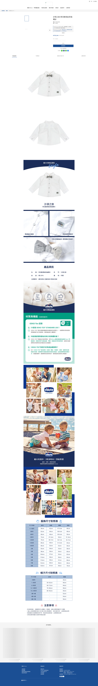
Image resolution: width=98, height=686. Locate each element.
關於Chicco (30, 7)
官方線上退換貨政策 (44, 670)
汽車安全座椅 (44, 7)
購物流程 (42, 669)
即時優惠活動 (36, 7)
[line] (62, 50)
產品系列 (62, 7)
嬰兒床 (57, 7)
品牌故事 (23, 669)
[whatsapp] (66, 50)
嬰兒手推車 (51, 7)
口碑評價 (68, 7)
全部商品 (3, 10)
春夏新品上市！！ (12, 10)
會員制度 (42, 674)
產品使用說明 (24, 672)
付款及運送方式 (44, 671)
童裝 (7, 10)
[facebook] (64, 50)
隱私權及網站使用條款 (26, 671)
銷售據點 (23, 670)
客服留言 (61, 669)
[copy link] (68, 50)
